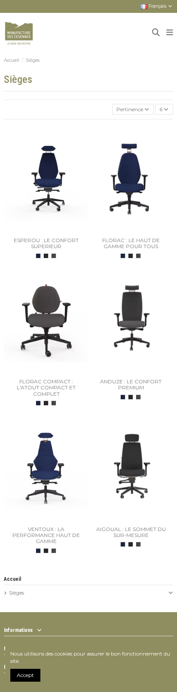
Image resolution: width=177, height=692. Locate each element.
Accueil (12, 579)
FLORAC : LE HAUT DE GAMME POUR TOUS (131, 243)
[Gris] (53, 255)
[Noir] (46, 255)
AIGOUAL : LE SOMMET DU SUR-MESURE (131, 532)
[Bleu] (38, 255)
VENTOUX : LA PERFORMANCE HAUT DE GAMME (46, 535)
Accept (25, 675)
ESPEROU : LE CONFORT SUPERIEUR (46, 243)
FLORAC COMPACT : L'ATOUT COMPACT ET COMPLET (46, 387)
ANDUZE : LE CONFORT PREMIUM (131, 384)
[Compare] (41, 231)
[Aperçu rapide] (51, 231)
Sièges (16, 592)
